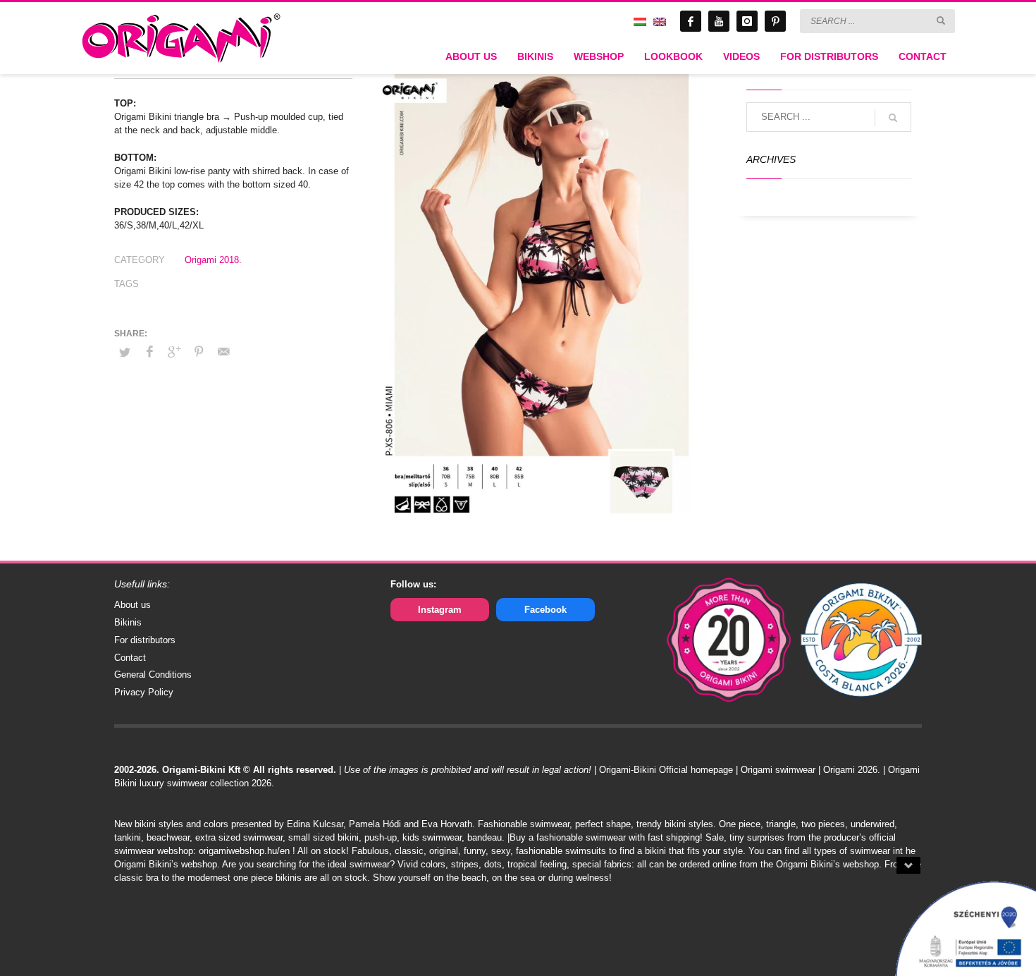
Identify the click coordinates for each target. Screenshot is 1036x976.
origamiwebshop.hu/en (244, 851)
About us (132, 604)
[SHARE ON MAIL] (223, 351)
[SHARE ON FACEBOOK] (149, 351)
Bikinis (128, 622)
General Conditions (153, 674)
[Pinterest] (775, 21)
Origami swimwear (778, 769)
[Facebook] (690, 21)
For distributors (144, 640)
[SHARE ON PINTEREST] (198, 351)
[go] (941, 20)
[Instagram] (747, 21)
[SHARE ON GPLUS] (174, 351)
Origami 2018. (213, 260)
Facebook (545, 609)
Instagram (440, 609)
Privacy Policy (143, 692)
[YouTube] (718, 21)
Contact (130, 657)
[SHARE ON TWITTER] (124, 352)
